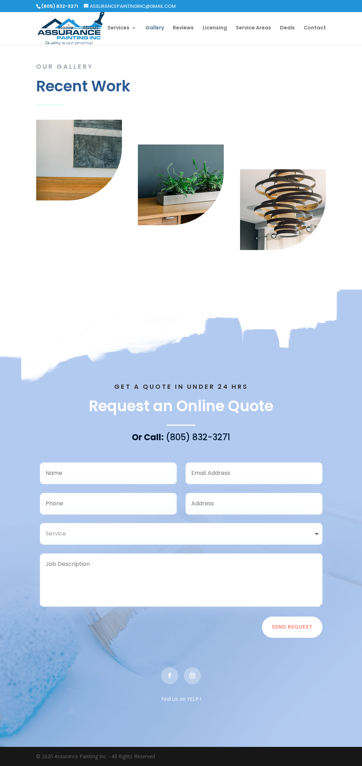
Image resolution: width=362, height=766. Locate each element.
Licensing (215, 28)
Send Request (292, 626)
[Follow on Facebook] (169, 675)
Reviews (183, 28)
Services (118, 28)
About (90, 28)
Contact (315, 28)
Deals (287, 28)
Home (66, 28)
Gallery (154, 28)
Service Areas (253, 28)
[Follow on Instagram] (192, 675)
